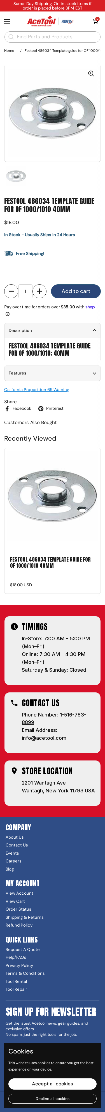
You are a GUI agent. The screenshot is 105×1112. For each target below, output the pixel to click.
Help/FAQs (16, 957)
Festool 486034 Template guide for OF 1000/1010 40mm (50, 562)
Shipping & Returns (25, 917)
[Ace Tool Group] (51, 21)
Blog (10, 869)
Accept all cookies (52, 1084)
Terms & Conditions (25, 973)
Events (12, 853)
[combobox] (52, 37)
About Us (15, 837)
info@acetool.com (44, 738)
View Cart (15, 901)
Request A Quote (23, 949)
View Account (19, 893)
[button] (95, 21)
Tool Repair (16, 989)
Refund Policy (19, 925)
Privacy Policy (19, 965)
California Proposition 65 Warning (36, 389)
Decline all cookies (52, 1098)
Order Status (18, 909)
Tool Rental (16, 981)
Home (9, 50)
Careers (14, 861)
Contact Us (17, 845)
